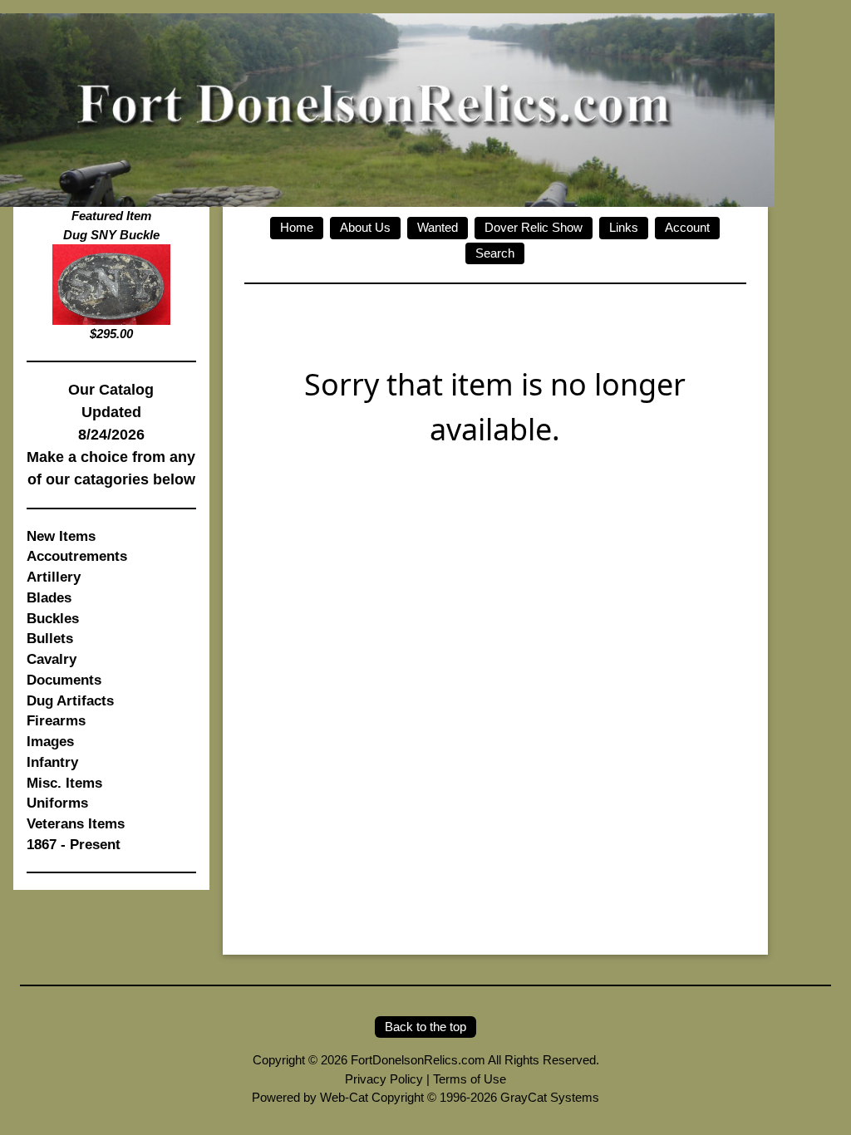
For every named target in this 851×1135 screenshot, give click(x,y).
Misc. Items (64, 782)
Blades (49, 597)
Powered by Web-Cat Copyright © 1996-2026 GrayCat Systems (425, 1097)
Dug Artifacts (70, 700)
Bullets (50, 638)
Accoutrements (77, 555)
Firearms (56, 720)
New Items (61, 535)
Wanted (437, 227)
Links (623, 227)
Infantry (52, 761)
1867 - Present (74, 844)
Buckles (53, 618)
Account (687, 227)
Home (296, 227)
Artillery (54, 576)
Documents (64, 679)
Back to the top (425, 1027)
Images (50, 741)
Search (494, 253)
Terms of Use (469, 1079)
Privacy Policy (384, 1079)
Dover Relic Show (534, 227)
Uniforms (57, 802)
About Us (365, 227)
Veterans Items (76, 823)
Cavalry (51, 658)
